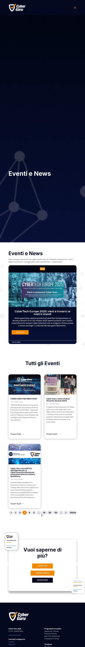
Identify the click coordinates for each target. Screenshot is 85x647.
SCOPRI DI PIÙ (13, 332)
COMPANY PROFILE (42, 573)
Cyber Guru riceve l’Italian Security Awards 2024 (58, 400)
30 (56, 512)
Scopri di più (15, 434)
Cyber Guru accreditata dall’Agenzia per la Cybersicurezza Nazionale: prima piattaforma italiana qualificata (22, 472)
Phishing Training (50, 634)
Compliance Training (51, 639)
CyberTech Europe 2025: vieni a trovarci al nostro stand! (36, 313)
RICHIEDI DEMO (42, 580)
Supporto (11, 644)
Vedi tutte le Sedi (14, 635)
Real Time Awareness (52, 636)
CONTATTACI (42, 566)
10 (44, 512)
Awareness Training (51, 631)
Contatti (11, 642)
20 (50, 512)
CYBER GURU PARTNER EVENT (23, 399)
